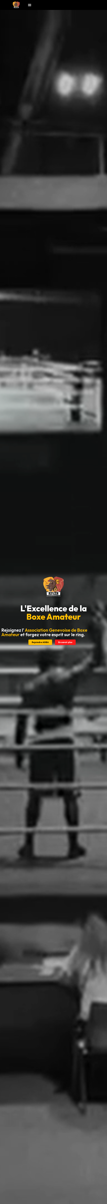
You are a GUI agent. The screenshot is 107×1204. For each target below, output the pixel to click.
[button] (29, 5)
